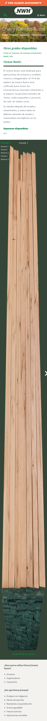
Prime (6, 53)
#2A (11, 56)
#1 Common (15, 53)
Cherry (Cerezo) (38, 35)
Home (5, 35)
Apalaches (25, 35)
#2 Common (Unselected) (30, 53)
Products (13, 35)
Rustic (6, 56)
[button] (41, 15)
